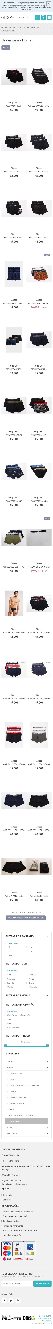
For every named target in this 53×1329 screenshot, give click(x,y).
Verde (10, 987)
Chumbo (11, 979)
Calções (12, 1079)
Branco (32, 974)
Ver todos (12, 1011)
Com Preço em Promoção (18, 1015)
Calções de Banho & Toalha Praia (23, 1085)
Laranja (10, 983)
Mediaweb (39, 1323)
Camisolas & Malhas (17, 1097)
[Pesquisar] (37, 17)
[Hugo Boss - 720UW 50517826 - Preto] (39, 471)
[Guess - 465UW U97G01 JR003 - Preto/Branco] (39, 735)
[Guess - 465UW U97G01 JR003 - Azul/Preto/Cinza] (13, 735)
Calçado (10, 1061)
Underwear (13, 1121)
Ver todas (13, 943)
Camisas (12, 1091)
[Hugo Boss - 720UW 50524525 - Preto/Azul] (13, 340)
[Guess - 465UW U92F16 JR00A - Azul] (13, 801)
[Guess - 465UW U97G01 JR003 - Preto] (39, 603)
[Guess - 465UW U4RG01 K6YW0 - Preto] (39, 208)
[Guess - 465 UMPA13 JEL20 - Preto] (39, 866)
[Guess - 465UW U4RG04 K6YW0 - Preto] (13, 208)
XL (32, 951)
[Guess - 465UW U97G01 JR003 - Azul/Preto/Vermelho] (13, 669)
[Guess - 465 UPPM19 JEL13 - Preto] (13, 866)
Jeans (11, 1109)
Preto (31, 983)
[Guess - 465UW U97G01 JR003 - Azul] (39, 669)
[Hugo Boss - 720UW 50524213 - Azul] (39, 340)
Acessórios (12, 1133)
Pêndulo (48, 1323)
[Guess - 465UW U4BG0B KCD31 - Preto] (13, 142)
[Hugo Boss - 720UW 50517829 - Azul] (13, 471)
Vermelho (33, 987)
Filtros (6, 47)
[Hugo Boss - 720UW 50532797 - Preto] (13, 76)
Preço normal (13, 1027)
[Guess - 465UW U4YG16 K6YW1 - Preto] (39, 76)
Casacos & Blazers (16, 1103)
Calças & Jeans (15, 1073)
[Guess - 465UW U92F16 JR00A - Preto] (39, 801)
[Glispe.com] (7, 17)
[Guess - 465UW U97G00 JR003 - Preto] (13, 603)
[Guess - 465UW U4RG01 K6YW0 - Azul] (13, 274)
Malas (9, 1127)
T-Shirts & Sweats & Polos (20, 1115)
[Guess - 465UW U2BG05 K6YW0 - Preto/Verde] (13, 537)
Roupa (10, 1067)
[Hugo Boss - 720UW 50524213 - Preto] (13, 406)
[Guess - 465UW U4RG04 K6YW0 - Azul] (39, 142)
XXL (10, 955)
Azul (9, 974)
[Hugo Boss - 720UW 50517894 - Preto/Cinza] (39, 406)
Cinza (31, 979)
